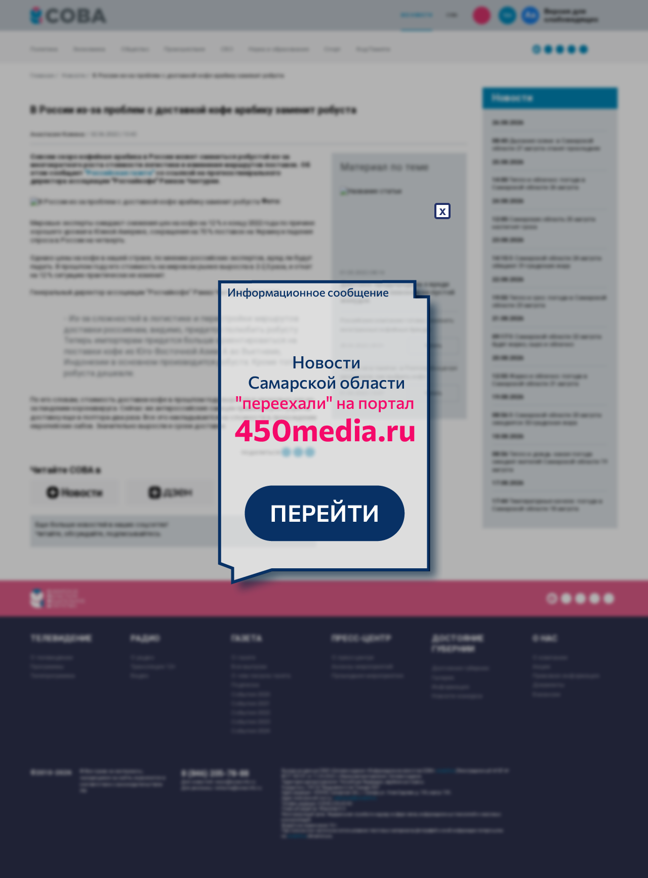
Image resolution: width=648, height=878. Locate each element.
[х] (324, 439)
